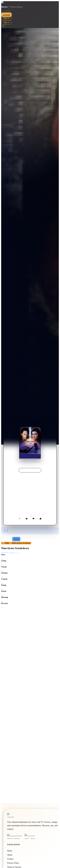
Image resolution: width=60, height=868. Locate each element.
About (9, 855)
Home (21, 464)
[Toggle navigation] (3, 26)
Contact (10, 859)
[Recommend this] (26, 519)
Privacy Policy (13, 863)
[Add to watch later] (19, 519)
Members (14, 7)
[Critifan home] (30, 3)
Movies (4, 7)
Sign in (6, 18)
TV (8, 7)
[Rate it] (40, 519)
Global (16, 539)
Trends (6, 15)
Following (7, 539)
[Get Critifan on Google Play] (32, 836)
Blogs (20, 7)
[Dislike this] (33, 519)
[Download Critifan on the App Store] (15, 836)
